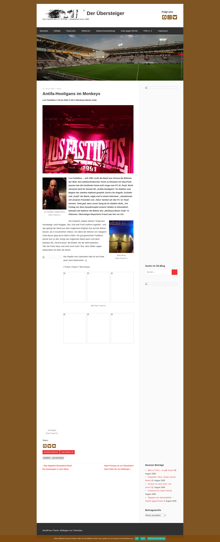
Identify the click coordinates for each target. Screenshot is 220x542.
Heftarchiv (85, 31)
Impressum (163, 31)
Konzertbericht (51, 452)
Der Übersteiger (105, 13)
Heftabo (57, 31)
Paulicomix (71, 31)
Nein (143, 538)
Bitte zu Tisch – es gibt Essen (160, 470)
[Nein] (217, 538)
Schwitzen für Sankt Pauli (159, 491)
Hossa (59, 89)
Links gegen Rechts (129, 31)
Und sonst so (67, 452)
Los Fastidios (57, 458)
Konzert (46, 458)
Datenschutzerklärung (105, 31)
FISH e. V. (148, 31)
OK (137, 538)
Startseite (44, 31)
